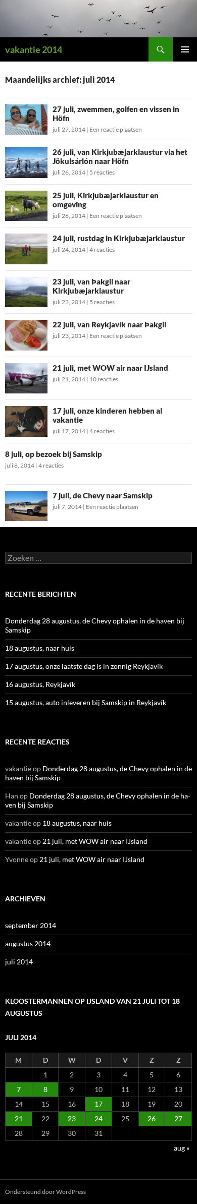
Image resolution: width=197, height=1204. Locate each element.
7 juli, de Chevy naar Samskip (103, 495)
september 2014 (30, 925)
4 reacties (102, 249)
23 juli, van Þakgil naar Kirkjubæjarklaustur (91, 286)
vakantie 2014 (33, 49)
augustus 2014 (28, 943)
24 (98, 1118)
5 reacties (102, 172)
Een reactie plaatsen (115, 129)
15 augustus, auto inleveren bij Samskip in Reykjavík (85, 702)
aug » (181, 1147)
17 (98, 1104)
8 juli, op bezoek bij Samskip (53, 453)
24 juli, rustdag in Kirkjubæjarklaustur (119, 238)
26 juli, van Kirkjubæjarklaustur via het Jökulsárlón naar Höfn (120, 156)
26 (151, 1118)
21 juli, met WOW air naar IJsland (110, 367)
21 (19, 1118)
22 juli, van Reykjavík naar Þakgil (109, 324)
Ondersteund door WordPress (45, 1191)
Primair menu (185, 49)
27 (178, 1118)
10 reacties (103, 379)
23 (72, 1118)
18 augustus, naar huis (39, 648)
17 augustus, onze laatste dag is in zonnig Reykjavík (84, 666)
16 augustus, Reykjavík (40, 684)
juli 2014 (19, 961)
